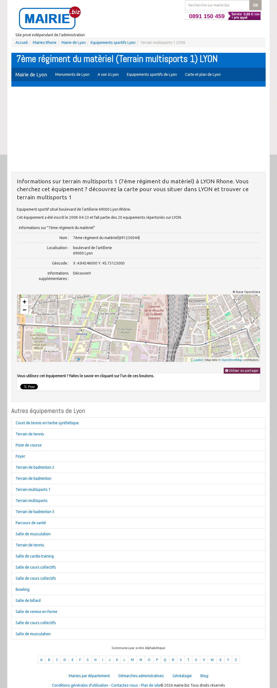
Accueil (21, 42)
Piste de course (29, 445)
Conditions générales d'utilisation (80, 685)
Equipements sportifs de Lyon (152, 74)
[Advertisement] (138, 130)
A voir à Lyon (108, 74)
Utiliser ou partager (243, 370)
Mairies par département (89, 676)
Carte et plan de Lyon (203, 74)
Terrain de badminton (33, 478)
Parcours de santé (31, 523)
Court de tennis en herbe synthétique (47, 423)
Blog (204, 676)
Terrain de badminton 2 (35, 467)
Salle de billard (28, 600)
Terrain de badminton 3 (35, 512)
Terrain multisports (32, 500)
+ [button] (24, 301)
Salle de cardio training (35, 556)
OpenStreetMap (231, 359)
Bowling (22, 589)
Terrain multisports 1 (33, 489)
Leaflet (198, 359)
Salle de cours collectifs (36, 567)
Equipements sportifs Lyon (113, 42)
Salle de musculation (33, 534)
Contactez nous (124, 685)
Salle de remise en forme (36, 611)
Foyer (20, 456)
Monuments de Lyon (72, 74)
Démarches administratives (141, 676)
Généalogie (182, 676)
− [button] (24, 309)
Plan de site (150, 685)
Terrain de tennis (30, 434)
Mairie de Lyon (73, 42)
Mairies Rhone (45, 42)
